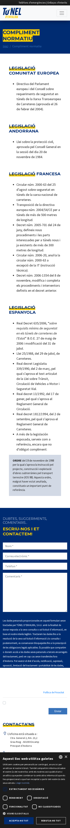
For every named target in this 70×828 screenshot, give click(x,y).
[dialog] (35, 790)
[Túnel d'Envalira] (12, 13)
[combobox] (61, 757)
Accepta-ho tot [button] (19, 820)
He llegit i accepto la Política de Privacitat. (34, 703)
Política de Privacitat (53, 692)
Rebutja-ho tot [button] (51, 820)
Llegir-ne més (22, 782)
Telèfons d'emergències (32, 2)
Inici (5, 46)
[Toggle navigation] (62, 13)
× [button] (65, 756)
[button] (35, 813)
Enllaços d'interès (57, 2)
